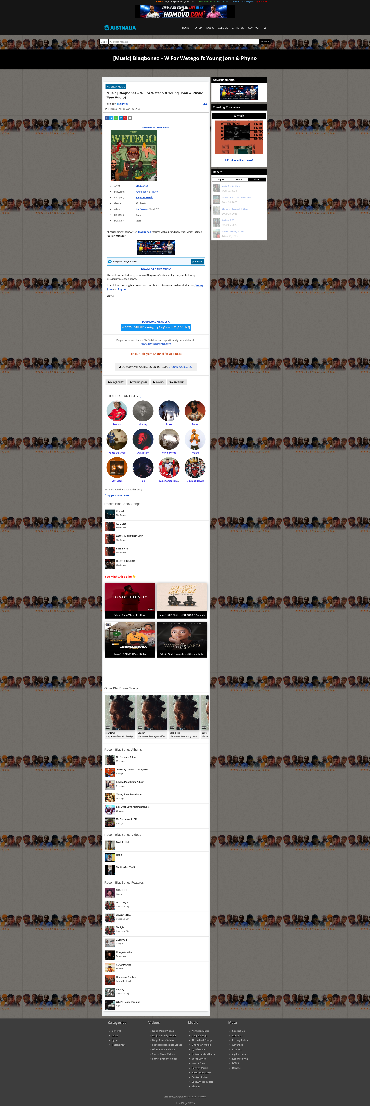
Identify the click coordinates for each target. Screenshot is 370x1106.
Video (257, 179)
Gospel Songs (199, 1035)
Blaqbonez (117, 382)
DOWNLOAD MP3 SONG (155, 127)
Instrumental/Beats (203, 1054)
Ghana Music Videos (163, 1049)
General (116, 1031)
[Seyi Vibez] (117, 467)
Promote (237, 1049)
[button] (107, 118)
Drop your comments (117, 495)
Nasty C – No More (231, 186)
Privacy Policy (240, 1040)
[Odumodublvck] (195, 467)
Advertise (237, 1044)
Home (185, 28)
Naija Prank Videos (163, 1040)
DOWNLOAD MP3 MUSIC (156, 269)
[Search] (265, 28)
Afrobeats (178, 382)
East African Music (202, 1081)
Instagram (249, 1)
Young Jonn (142, 191)
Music (210, 28)
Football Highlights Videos (167, 1044)
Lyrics (115, 1040)
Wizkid (195, 452)
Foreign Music (200, 1068)
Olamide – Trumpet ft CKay (235, 209)
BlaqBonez (142, 185)
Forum (198, 28)
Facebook (223, 1)
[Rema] (195, 410)
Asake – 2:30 (228, 220)
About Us (237, 1035)
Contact (253, 28)
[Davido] (117, 410)
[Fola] (143, 467)
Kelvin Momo (169, 452)
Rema (195, 424)
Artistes (238, 28)
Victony (143, 424)
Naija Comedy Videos (164, 1035)
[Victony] (143, 410)
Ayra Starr (143, 452)
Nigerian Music (116, 86)
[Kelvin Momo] (169, 439)
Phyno (154, 191)
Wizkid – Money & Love (233, 231)
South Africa (199, 1058)
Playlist (196, 1086)
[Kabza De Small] (117, 439)
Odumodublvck (195, 480)
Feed (160, 1)
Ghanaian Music (201, 1044)
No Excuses (142, 209)
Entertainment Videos (164, 1058)
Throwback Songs (202, 1040)
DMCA (235, 1063)
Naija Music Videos (163, 1031)
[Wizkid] (195, 439)
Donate (236, 1068)
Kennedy (123, 104)
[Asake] (169, 410)
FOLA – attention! (239, 160)
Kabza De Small (117, 452)
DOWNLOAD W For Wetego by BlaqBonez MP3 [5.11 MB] (157, 327)
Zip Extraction (240, 1054)
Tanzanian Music (201, 1072)
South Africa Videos (163, 1054)
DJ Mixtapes (198, 1049)
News (115, 1035)
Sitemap (192, 1096)
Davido (117, 424)
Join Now (197, 261)
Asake (169, 424)
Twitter (236, 1)
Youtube (262, 1)
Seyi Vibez (117, 480)
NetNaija (202, 1096)
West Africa (198, 1063)
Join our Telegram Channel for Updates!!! (156, 354)
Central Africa (200, 1077)
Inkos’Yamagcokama (170, 480)
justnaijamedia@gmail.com (156, 343)
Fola (143, 480)
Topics (221, 179)
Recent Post (118, 1044)
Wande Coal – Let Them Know (236, 197)
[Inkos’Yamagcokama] (169, 467)
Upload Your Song (180, 366)
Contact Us (238, 1031)
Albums (223, 28)
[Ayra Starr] (143, 439)
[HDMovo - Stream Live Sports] (185, 17)
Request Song (240, 1058)
